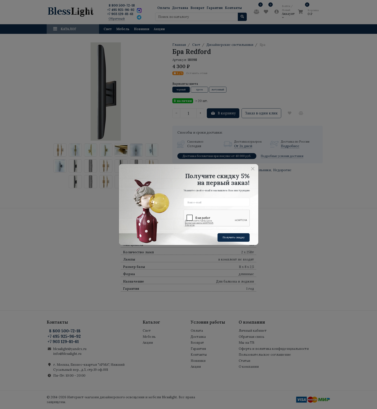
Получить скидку (234, 237)
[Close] (253, 168)
